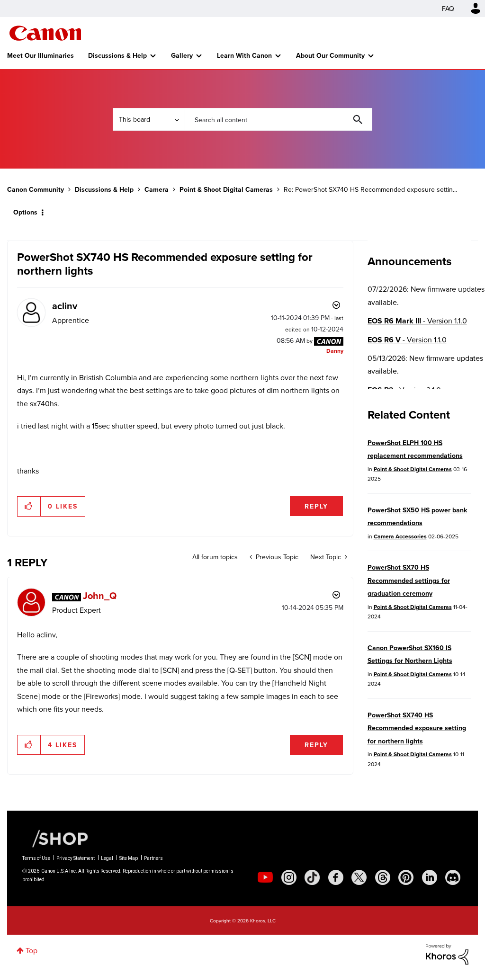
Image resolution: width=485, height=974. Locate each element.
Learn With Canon (244, 55)
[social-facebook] (335, 877)
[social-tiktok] (312, 877)
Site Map (128, 858)
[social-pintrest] (405, 877)
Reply (316, 506)
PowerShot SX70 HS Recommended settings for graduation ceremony (409, 580)
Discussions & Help (117, 55)
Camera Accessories (400, 536)
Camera (156, 189)
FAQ (448, 8)
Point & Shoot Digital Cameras (226, 189)
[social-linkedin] (429, 877)
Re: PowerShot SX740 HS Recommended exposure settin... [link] (370, 189)
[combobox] (278, 119)
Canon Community (45, 33)
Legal (107, 858)
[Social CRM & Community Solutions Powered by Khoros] (447, 953)
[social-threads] (382, 877)
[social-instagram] (288, 877)
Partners (153, 858)
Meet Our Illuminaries (40, 55)
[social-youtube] (265, 877)
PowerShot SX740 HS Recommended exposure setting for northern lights (417, 728)
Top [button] (31, 950)
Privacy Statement (75, 858)
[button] (29, 506)
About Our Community (330, 55)
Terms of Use (36, 858)
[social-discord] (452, 877)
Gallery (182, 55)
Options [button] (25, 212)
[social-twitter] (359, 877)
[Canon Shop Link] (55, 838)
